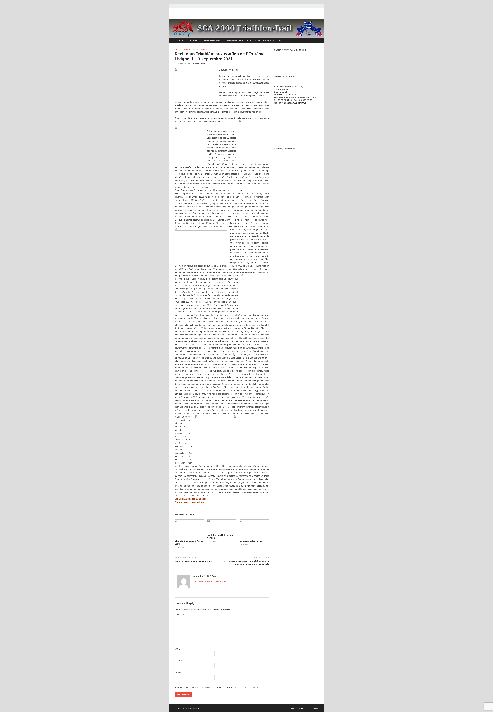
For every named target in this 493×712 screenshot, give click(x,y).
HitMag (315, 708)
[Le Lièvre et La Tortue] (254, 529)
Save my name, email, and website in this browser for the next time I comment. (217, 687)
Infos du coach (235, 41)
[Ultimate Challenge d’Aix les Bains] (189, 529)
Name (178, 649)
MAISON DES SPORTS (285, 95)
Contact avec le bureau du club (264, 41)
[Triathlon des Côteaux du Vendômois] (221, 526)
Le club (193, 41)
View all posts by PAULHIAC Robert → (211, 581)
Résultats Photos (201, 49)
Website (179, 673)
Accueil (181, 41)
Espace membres (212, 41)
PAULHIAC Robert (199, 63)
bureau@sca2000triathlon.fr (292, 103)
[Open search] (317, 41)
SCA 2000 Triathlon (197, 708)
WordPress (303, 708)
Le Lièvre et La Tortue (251, 541)
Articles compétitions (184, 49)
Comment (180, 615)
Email (178, 661)
